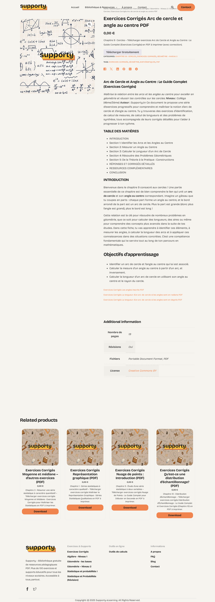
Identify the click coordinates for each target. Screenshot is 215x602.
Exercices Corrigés (146, 56)
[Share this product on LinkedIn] (118, 68)
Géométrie (134, 62)
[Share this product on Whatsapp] (130, 68)
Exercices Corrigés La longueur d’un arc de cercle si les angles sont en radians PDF (143, 295)
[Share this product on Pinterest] (124, 68)
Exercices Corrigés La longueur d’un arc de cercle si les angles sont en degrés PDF (143, 300)
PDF (158, 62)
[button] (89, 24)
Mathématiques (147, 62)
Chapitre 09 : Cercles (125, 56)
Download (40, 511)
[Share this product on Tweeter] (111, 68)
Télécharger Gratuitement (122, 52)
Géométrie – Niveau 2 (167, 56)
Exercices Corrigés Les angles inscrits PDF (124, 290)
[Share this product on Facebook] (106, 68)
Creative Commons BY (142, 370)
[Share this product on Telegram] (136, 68)
